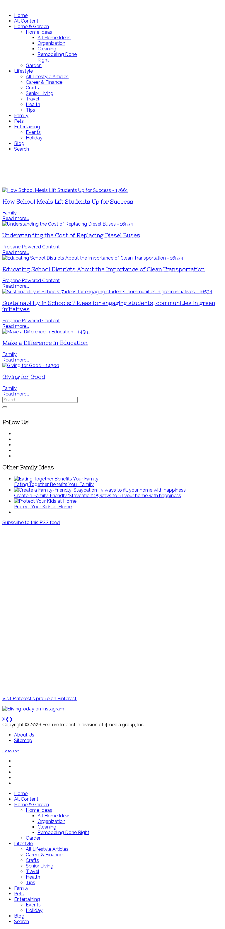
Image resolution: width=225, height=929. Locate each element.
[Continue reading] (56, 479)
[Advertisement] (112, 169)
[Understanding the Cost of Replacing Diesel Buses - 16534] (67, 224)
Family (9, 213)
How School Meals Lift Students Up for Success (67, 202)
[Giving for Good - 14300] (30, 365)
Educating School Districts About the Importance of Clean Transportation (103, 269)
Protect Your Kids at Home (43, 506)
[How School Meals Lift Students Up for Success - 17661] (65, 190)
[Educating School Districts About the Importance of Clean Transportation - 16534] (92, 258)
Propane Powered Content (31, 247)
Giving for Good (23, 377)
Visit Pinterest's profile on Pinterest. (39, 698)
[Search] (4, 407)
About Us (24, 735)
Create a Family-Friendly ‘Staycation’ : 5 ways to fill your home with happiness (97, 495)
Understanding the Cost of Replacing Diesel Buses (71, 235)
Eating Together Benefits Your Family (54, 484)
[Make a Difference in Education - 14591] (46, 332)
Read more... (15, 218)
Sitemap (23, 740)
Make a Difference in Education (45, 343)
